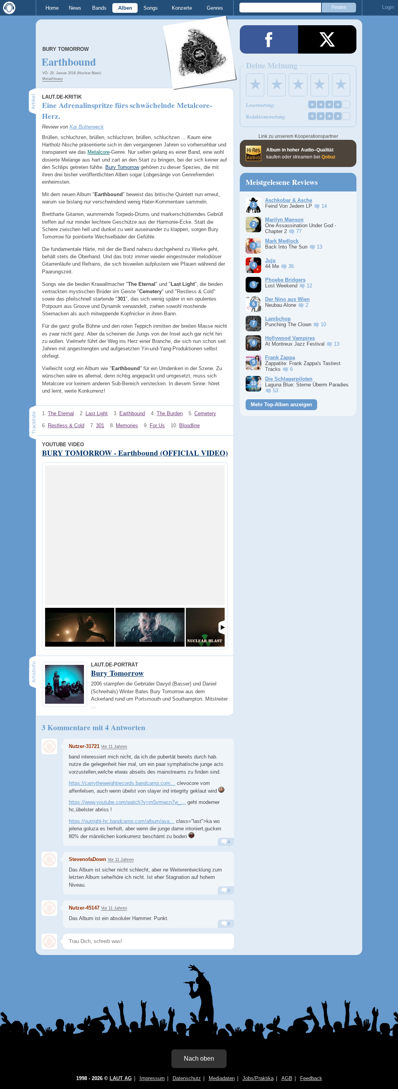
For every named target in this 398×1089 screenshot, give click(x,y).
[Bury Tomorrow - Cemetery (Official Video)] (150, 627)
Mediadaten (222, 1078)
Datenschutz (187, 1078)
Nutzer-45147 (84, 908)
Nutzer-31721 (84, 746)
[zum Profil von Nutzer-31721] (49, 746)
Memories (127, 425)
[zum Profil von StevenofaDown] (49, 859)
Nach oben (199, 1058)
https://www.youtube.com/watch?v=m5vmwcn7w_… (127, 802)
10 (323, 324)
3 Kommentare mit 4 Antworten (93, 727)
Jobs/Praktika (258, 1078)
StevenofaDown (87, 859)
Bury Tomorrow (65, 49)
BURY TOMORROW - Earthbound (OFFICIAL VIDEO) (135, 452)
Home (52, 8)
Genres (215, 8)
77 (299, 231)
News (75, 8)
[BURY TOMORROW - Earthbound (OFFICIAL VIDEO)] (79, 627)
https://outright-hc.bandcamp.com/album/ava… (122, 821)
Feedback (311, 1078)
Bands (99, 8)
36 (291, 266)
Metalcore (98, 152)
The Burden (170, 413)
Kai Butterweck (87, 127)
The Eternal (61, 413)
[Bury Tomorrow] (200, 85)
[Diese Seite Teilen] (269, 39)
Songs (150, 8)
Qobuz (328, 157)
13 (319, 247)
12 (309, 286)
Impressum (152, 1078)
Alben (125, 8)
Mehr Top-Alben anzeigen (281, 404)
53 (275, 390)
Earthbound (132, 413)
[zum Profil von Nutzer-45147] (49, 908)
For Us (157, 425)
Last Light (97, 413)
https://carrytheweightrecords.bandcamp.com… (122, 783)
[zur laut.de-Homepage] (8, 8)
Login (388, 7)
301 (100, 425)
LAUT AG (121, 1078)
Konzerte (182, 8)
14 (324, 206)
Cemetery (205, 413)
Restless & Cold (66, 425)
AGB (286, 1078)
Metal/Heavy (52, 79)
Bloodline (189, 425)
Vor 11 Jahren (114, 746)
